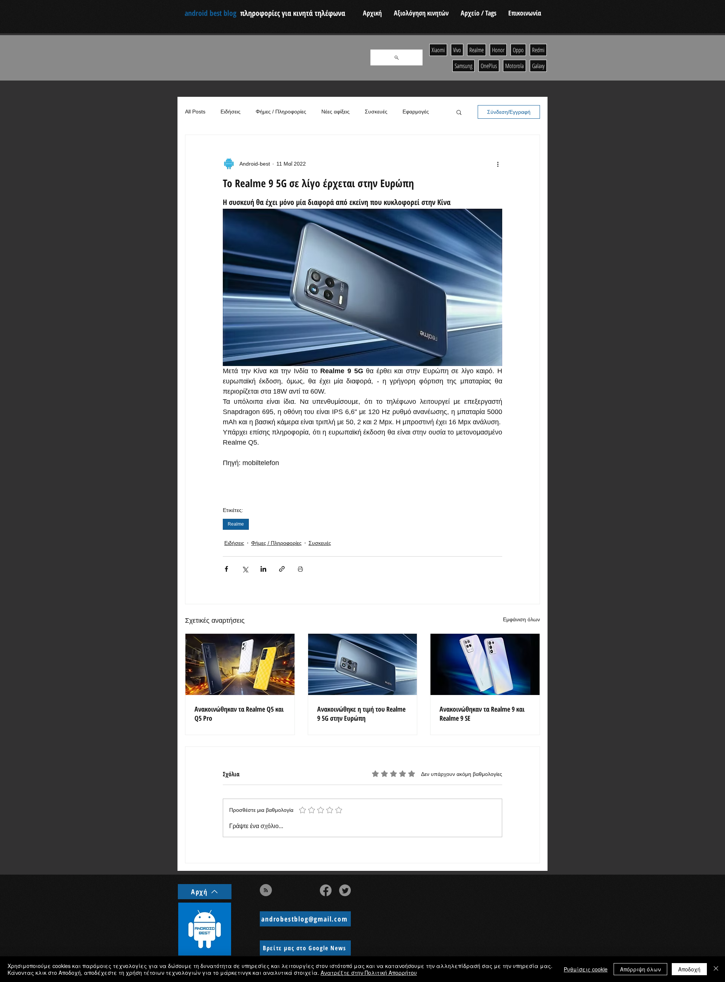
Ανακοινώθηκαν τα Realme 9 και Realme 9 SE (482, 713)
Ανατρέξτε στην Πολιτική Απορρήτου (369, 972)
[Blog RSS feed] (266, 890)
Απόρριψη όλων (640, 969)
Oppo (518, 50)
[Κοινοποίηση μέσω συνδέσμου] (281, 568)
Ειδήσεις (231, 112)
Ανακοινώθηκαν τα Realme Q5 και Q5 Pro (239, 713)
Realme (236, 524)
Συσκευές (376, 112)
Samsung (463, 66)
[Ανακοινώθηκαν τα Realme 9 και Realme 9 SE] (485, 664)
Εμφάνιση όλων (521, 619)
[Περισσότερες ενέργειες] (497, 163)
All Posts (195, 112)
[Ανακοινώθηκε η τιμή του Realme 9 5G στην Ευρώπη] (362, 664)
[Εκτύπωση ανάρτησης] (300, 568)
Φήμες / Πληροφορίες (281, 112)
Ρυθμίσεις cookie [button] (586, 969)
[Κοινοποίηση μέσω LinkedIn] (263, 568)
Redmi (538, 50)
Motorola (514, 66)
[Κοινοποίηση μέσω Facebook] (226, 568)
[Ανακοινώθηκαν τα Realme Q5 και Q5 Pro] (240, 664)
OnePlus (489, 66)
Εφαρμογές (416, 112)
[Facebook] (326, 890)
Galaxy (538, 66)
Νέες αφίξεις (335, 112)
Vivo (457, 50)
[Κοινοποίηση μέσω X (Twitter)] (244, 568)
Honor (498, 50)
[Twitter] (345, 890)
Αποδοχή (689, 969)
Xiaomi (438, 50)
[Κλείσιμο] (715, 969)
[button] (459, 112)
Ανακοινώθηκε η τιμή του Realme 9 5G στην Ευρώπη (361, 713)
